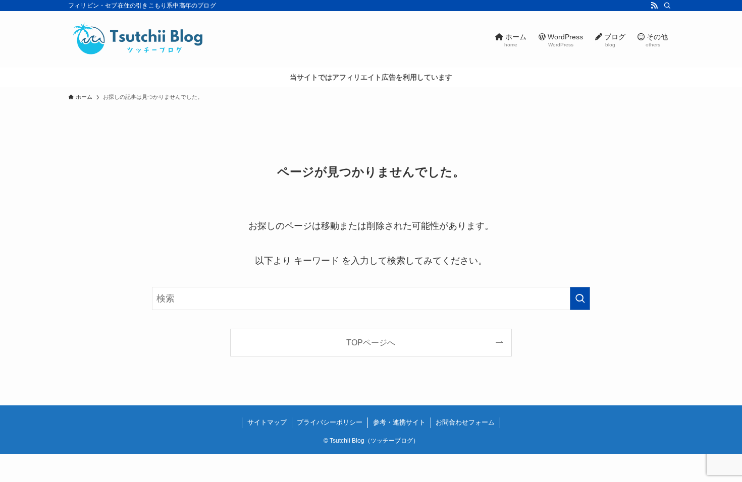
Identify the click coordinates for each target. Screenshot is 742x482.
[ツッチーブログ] (138, 39)
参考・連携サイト (399, 422)
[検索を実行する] (580, 298)
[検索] (667, 5)
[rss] (654, 5)
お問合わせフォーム (465, 422)
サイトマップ (267, 422)
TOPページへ (370, 342)
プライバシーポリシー (329, 422)
